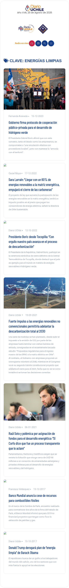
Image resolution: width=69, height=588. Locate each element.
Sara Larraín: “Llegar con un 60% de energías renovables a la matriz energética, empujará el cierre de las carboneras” (34, 184)
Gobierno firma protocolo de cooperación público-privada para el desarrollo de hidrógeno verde (33, 127)
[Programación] (38, 43)
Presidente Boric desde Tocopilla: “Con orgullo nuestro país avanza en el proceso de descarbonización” (33, 241)
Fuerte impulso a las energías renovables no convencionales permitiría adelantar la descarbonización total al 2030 (34, 326)
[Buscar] (45, 43)
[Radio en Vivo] (32, 43)
